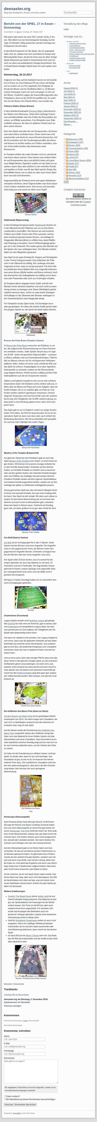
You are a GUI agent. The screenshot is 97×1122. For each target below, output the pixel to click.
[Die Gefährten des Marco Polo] (31, 791)
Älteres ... (68, 124)
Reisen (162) (74, 172)
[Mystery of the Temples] (31, 521)
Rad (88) (72, 169)
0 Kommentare (18, 984)
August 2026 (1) (71, 88)
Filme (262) (74, 151)
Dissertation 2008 (74, 67)
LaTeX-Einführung (74, 45)
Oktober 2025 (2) (71, 115)
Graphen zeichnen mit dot (77, 58)
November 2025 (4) (72, 112)
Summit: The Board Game (19, 896)
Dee (18, 32)
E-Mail (7, 1043)
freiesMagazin (73, 73)
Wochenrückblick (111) (79, 178)
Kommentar (9, 1058)
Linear (25, 1021)
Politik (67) (73, 166)
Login (66, 29)
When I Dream (32, 935)
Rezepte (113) (75, 175)
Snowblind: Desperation (26, 920)
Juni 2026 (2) (69, 94)
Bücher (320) (74, 145)
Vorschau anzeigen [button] (12, 1006)
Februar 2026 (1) (71, 103)
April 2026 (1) (70, 100)
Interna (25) (74, 154)
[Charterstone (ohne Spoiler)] (31, 693)
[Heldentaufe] (31, 323)
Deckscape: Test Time (19, 831)
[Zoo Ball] (31, 597)
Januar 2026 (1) (71, 106)
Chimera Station (36, 111)
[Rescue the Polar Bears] (31, 436)
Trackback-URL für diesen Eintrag (16, 995)
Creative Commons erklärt (77, 60)
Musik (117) (74, 163)
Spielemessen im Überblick (17, 1002)
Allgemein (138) (75, 139)
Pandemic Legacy (36, 621)
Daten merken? (13, 1096)
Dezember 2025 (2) (72, 109)
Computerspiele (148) (78, 148)
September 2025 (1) (72, 118)
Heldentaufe (40, 225)
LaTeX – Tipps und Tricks (77, 50)
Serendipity (17, 1113)
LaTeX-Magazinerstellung (77, 47)
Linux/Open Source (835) (80, 160)
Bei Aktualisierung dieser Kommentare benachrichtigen (30, 1099)
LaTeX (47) (73, 157)
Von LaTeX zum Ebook (76, 52)
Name (6, 1036)
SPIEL (46, 37)
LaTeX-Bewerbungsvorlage (77, 43)
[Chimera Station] (31, 203)
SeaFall (11, 624)
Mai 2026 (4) (69, 97)
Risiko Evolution (24, 673)
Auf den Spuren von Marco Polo (18, 716)
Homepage (9, 1051)
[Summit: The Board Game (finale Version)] (30, 961)
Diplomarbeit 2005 (74, 65)
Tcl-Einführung (73, 56)
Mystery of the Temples (19, 461)
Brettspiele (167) (76, 142)
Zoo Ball (7, 543)
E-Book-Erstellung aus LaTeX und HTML (81, 54)
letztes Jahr (43, 896)
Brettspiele (8, 984)
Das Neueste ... (70, 121)
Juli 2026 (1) (69, 91)
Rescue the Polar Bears (16, 345)
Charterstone (13, 627)
